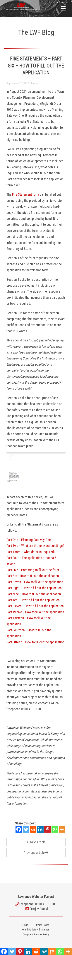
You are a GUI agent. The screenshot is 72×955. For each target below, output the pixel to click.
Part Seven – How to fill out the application (34, 582)
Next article (38, 842)
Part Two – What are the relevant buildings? (35, 546)
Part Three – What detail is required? (30, 552)
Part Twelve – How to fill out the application (35, 612)
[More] (62, 829)
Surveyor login (64, 2)
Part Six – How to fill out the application (32, 576)
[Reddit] (33, 829)
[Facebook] (19, 829)
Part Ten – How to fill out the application (33, 600)
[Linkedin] (40, 829)
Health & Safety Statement (36, 929)
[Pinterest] (47, 829)
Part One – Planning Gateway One (28, 540)
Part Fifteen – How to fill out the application (35, 642)
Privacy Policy (42, 925)
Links (25, 925)
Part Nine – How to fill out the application (33, 594)
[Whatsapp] (55, 829)
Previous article (34, 853)
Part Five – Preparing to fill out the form (32, 570)
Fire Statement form (25, 194)
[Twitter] (26, 829)
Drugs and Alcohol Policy (36, 934)
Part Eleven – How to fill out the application (35, 606)
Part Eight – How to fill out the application (34, 588)
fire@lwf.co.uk (39, 909)
